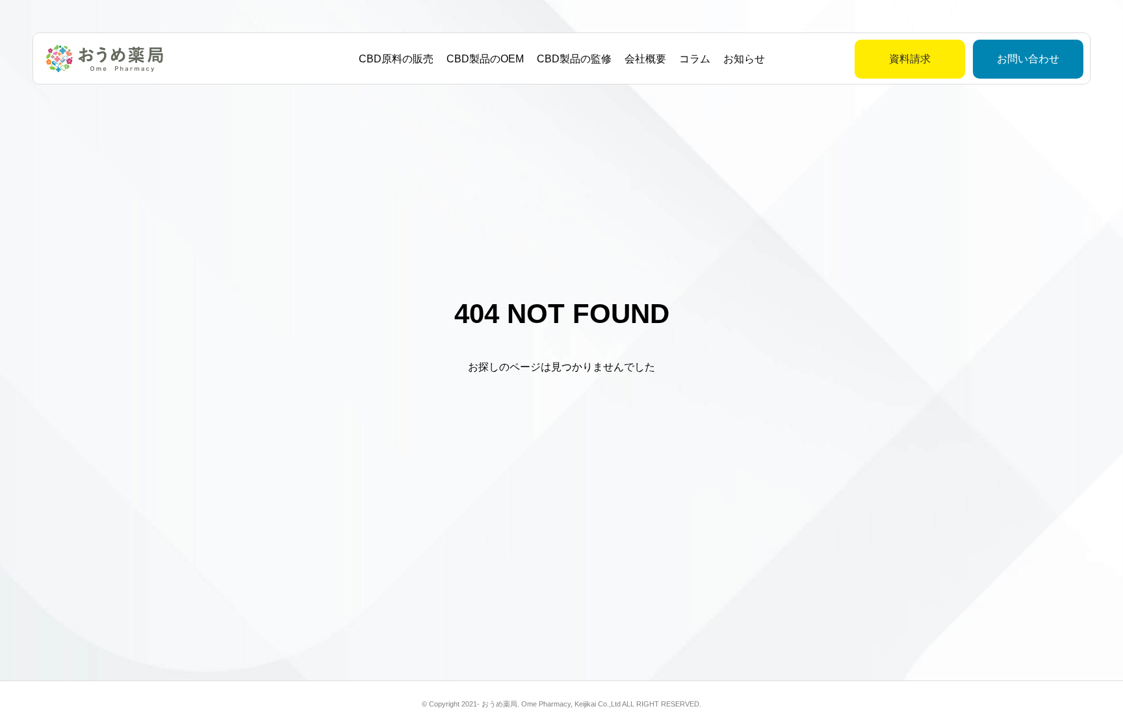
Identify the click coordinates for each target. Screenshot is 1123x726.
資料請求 (910, 58)
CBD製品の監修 (574, 58)
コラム (694, 58)
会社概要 (645, 58)
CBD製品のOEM (485, 58)
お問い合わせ (1028, 58)
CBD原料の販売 (396, 58)
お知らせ (744, 58)
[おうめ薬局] (104, 58)
